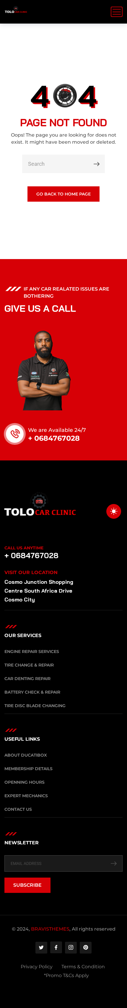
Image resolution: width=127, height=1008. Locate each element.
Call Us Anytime (23, 548)
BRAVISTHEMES (50, 929)
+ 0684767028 (54, 438)
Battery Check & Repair (32, 692)
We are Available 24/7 (57, 430)
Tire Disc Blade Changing (35, 705)
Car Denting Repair (27, 678)
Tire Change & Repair (29, 665)
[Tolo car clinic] (15, 11)
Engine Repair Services (31, 651)
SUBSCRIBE (27, 885)
